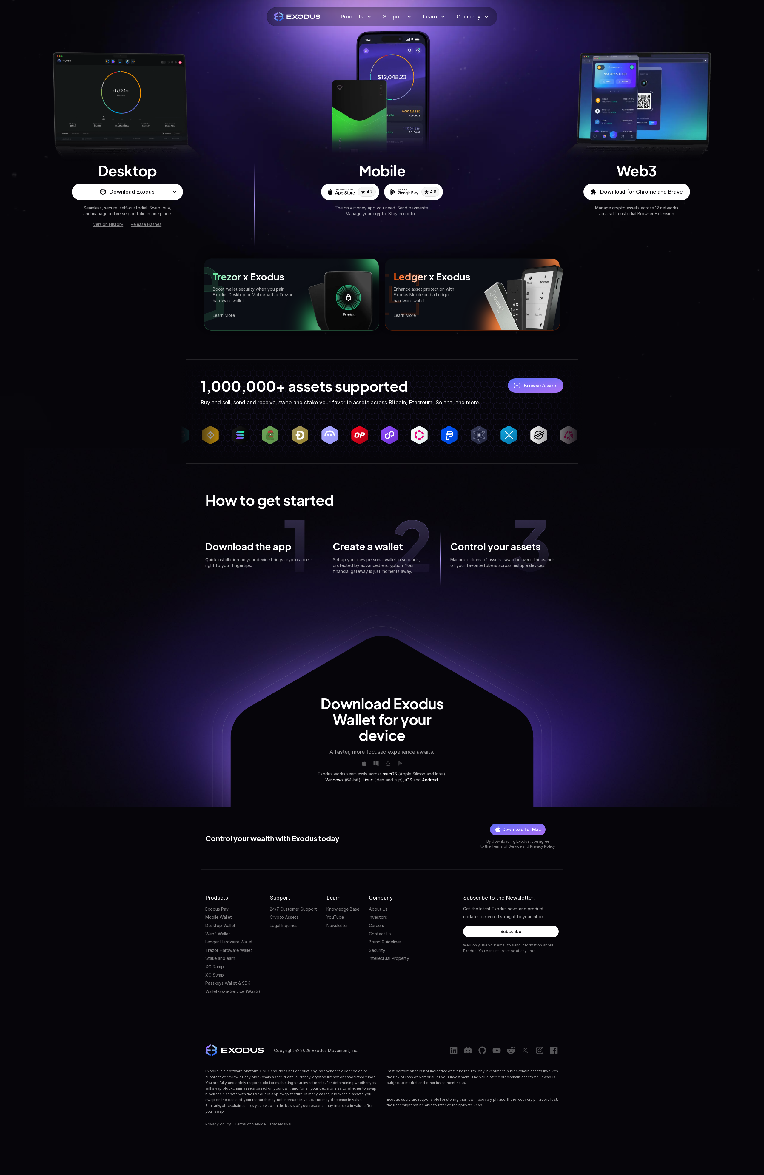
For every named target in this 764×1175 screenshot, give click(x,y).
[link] (350, 192)
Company (468, 16)
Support (393, 16)
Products (352, 16)
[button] (127, 192)
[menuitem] (232, 909)
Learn (430, 16)
